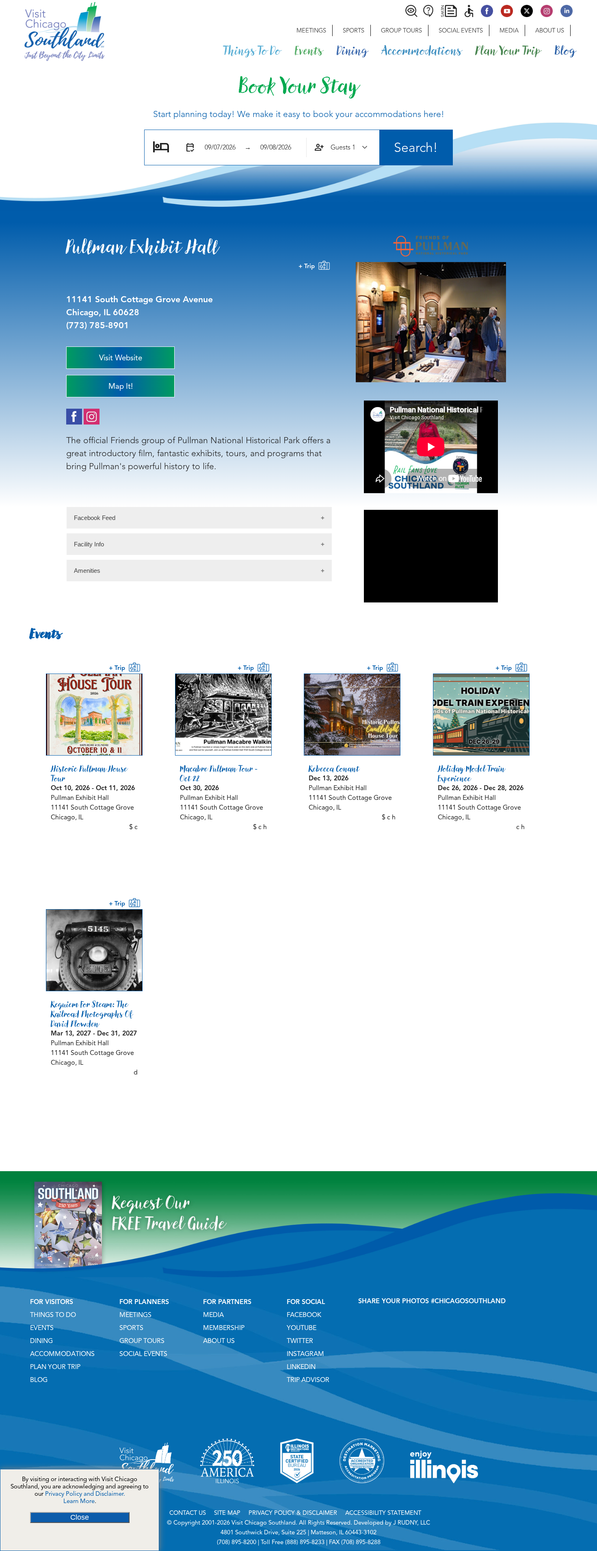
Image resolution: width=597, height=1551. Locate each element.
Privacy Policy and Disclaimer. (85, 1493)
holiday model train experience (471, 773)
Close (79, 1517)
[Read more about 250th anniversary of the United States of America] (227, 1493)
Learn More (79, 1501)
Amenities (87, 570)
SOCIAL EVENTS (143, 1354)
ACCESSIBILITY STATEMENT (383, 1512)
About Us (549, 30)
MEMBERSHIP (223, 1328)
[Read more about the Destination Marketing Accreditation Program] (361, 1493)
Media (509, 30)
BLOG (39, 1380)
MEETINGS (135, 1315)
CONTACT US (187, 1512)
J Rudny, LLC (411, 1522)
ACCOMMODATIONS (62, 1354)
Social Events (461, 30)
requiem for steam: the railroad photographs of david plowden (92, 1014)
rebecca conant (334, 768)
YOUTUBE (301, 1328)
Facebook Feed (94, 517)
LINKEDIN (301, 1367)
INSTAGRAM (305, 1354)
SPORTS (131, 1328)
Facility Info (89, 544)
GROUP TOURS (141, 1341)
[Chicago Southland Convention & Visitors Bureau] (52, 30)
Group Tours (401, 30)
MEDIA (213, 1315)
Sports (353, 30)
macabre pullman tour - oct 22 (219, 773)
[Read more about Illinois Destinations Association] (297, 1493)
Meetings (311, 30)
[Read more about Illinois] (444, 1493)
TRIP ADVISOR (308, 1380)
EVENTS (42, 1328)
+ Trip (308, 266)
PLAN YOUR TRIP (55, 1367)
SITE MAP (227, 1512)
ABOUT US (219, 1341)
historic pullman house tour (89, 773)
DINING (41, 1341)
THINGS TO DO (53, 1315)
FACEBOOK (304, 1315)
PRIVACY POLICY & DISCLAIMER (293, 1512)
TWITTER (300, 1341)
